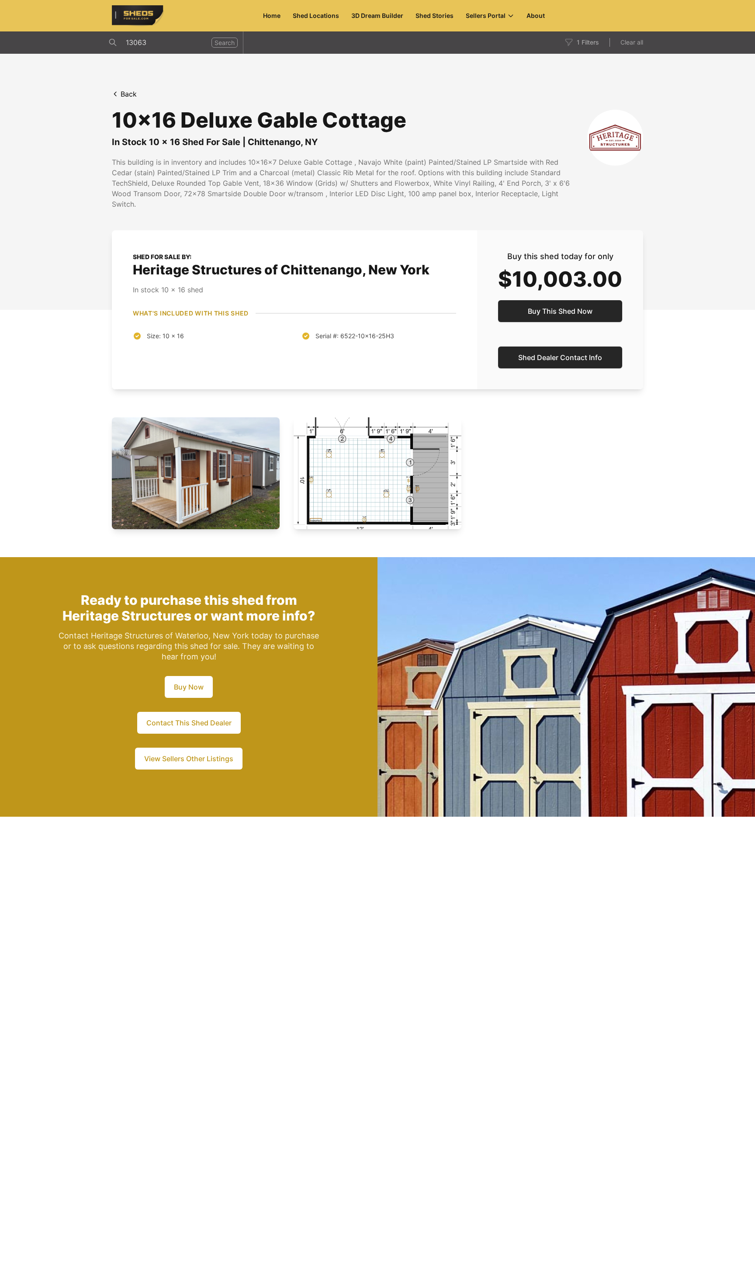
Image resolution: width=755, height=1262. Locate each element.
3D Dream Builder (377, 15)
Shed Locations (316, 15)
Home (272, 15)
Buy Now (189, 687)
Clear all (631, 42)
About (535, 15)
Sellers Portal (486, 15)
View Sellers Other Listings (188, 758)
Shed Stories (435, 15)
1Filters (588, 42)
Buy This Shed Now (560, 311)
